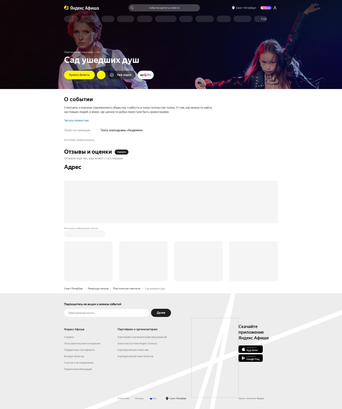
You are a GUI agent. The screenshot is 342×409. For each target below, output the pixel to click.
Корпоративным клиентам (133, 349)
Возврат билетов (74, 356)
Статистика (123, 398)
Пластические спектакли (126, 288)
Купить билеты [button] (79, 75)
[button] (264, 19)
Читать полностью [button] (76, 120)
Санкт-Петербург (73, 288)
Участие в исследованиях (79, 362)
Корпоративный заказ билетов (135, 356)
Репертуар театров (98, 288)
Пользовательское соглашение (82, 343)
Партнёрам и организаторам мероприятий (142, 337)
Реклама (139, 398)
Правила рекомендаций (78, 369)
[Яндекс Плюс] (265, 8)
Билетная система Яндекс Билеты (137, 343)
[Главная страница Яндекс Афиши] (66, 8)
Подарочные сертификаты (79, 349)
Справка (69, 337)
